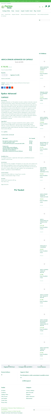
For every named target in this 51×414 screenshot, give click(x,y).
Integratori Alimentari (15, 14)
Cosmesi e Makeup (30, 390)
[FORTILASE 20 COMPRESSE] (44, 240)
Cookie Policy (4, 400)
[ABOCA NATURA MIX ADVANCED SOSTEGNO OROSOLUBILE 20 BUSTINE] (44, 314)
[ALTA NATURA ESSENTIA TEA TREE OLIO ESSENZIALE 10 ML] (44, 162)
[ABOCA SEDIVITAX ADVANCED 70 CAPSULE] (44, 61)
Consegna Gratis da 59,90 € (25, 367)
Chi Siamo (3, 390)
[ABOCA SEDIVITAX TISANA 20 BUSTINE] (44, 342)
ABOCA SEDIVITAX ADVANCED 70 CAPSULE (44, 68)
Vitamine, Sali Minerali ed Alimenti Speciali (28, 14)
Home (2, 14)
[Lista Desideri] (5, 78)
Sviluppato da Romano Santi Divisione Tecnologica (11, 413)
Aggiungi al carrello (14, 75)
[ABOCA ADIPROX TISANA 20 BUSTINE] (44, 264)
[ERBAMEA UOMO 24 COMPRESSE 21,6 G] (44, 86)
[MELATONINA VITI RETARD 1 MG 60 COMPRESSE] (44, 137)
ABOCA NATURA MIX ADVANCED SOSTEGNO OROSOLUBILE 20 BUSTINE (44, 322)
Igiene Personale (29, 392)
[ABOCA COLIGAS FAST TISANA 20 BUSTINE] (44, 289)
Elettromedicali (29, 398)
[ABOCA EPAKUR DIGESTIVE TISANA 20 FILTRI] (44, 188)
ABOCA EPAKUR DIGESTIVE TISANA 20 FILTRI (44, 196)
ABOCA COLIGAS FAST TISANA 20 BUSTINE (44, 296)
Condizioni (3, 392)
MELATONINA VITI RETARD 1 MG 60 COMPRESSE (44, 144)
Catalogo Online (4, 394)
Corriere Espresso (41, 367)
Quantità (3, 72)
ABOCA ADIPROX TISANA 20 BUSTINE (44, 271)
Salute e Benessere (30, 396)
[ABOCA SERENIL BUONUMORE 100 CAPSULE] (44, 111)
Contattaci (9, 3)
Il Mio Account (4, 396)
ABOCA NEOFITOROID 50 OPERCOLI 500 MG (44, 221)
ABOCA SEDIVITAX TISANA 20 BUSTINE (44, 349)
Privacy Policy (4, 402)
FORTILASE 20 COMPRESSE (43, 246)
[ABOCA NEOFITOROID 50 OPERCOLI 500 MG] (44, 213)
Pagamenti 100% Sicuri (9, 367)
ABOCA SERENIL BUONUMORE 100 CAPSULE (44, 119)
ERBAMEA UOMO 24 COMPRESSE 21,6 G (44, 94)
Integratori (28, 394)
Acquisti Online (7, 14)
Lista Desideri (4, 398)
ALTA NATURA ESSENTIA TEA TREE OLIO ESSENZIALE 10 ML (44, 170)
